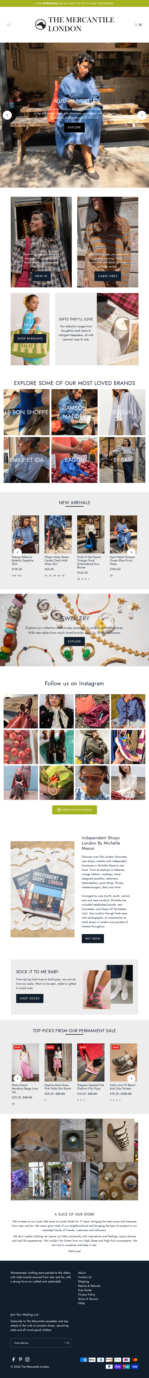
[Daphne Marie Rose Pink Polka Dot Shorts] (58, 1062)
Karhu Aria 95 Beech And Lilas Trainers (122, 1087)
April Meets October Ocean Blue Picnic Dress (122, 560)
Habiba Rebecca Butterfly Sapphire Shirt (22, 560)
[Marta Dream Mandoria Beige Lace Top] (25, 1062)
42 (63, 575)
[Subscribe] (66, 1342)
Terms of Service (88, 1299)
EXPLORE (74, 641)
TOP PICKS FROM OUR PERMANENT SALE (74, 1030)
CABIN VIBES (108, 276)
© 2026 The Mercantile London (30, 1367)
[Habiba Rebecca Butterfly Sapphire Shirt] (25, 534)
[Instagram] (27, 1360)
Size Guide (85, 1290)
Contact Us (84, 1277)
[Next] (141, 115)
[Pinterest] (20, 1360)
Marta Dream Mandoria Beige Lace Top (25, 1088)
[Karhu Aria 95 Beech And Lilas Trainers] (123, 1062)
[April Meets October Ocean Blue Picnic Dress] (123, 534)
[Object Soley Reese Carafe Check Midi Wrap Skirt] (58, 534)
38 (54, 575)
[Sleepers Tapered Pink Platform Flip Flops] (90, 1062)
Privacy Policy (86, 1294)
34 (46, 575)
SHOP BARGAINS (30, 338)
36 (50, 575)
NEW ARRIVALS (74, 502)
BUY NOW (92, 938)
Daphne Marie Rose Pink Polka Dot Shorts (58, 1087)
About (82, 1273)
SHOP (74, 125)
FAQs (81, 1303)
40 (59, 575)
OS (111, 575)
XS (78, 579)
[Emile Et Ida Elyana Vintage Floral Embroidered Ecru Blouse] (90, 534)
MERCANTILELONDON (77, 810)
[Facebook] (13, 1360)
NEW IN (41, 276)
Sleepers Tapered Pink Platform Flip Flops (90, 1087)
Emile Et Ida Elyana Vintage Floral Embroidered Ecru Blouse (89, 562)
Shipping (83, 1281)
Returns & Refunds (89, 1286)
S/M (14, 575)
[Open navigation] (9, 24)
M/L (20, 575)
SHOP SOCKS (30, 998)
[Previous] (7, 115)
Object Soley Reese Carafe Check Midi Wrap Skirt (57, 560)
